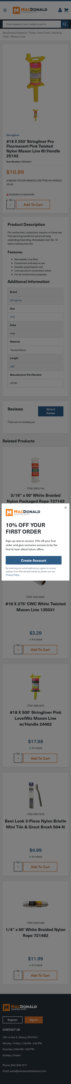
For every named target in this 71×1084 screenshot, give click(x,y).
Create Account (33, 560)
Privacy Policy (12, 574)
